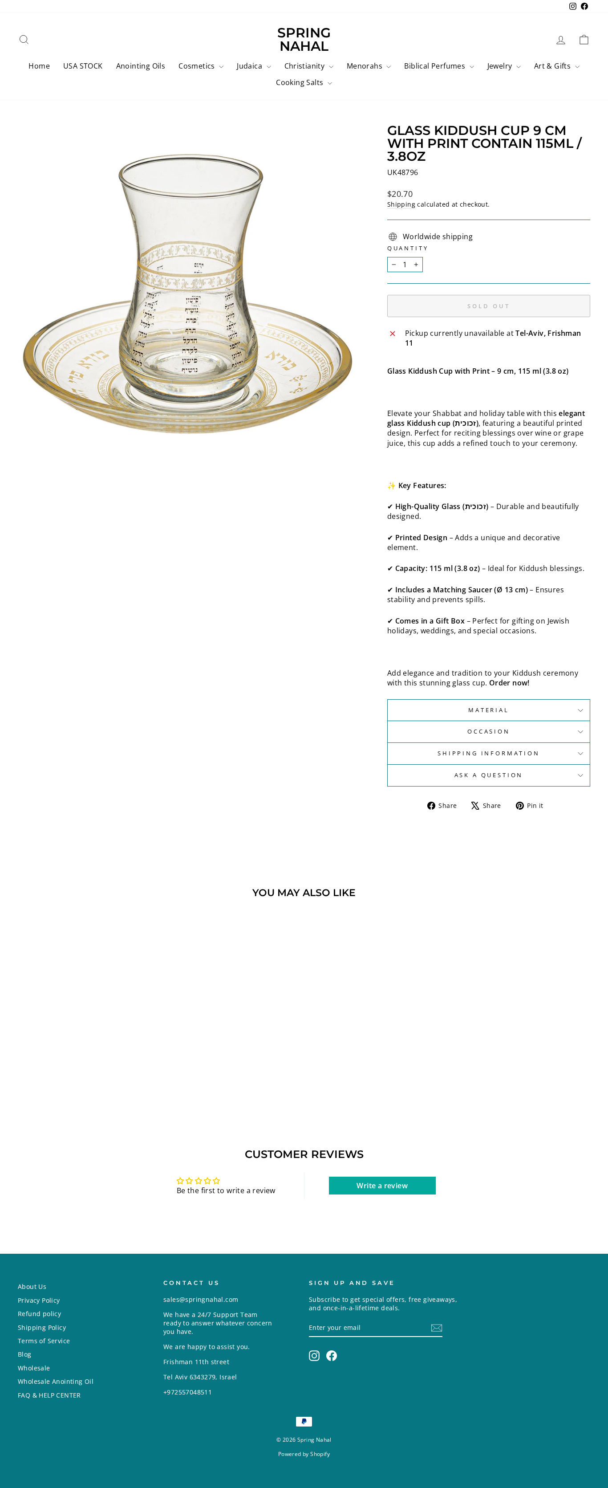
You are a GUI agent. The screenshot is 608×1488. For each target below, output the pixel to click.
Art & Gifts (553, 66)
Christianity (305, 66)
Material (488, 710)
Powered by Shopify (304, 1454)
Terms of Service (44, 1341)
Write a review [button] (382, 1185)
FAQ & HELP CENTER (49, 1395)
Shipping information (489, 753)
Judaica (250, 66)
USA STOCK (83, 66)
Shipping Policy (42, 1327)
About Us (32, 1286)
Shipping (401, 204)
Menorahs (366, 66)
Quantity (408, 248)
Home (39, 66)
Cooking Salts (300, 82)
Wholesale (34, 1368)
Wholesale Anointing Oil (55, 1381)
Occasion (488, 731)
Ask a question (488, 775)
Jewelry (500, 66)
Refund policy (39, 1313)
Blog (25, 1354)
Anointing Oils (141, 66)
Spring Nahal (304, 39)
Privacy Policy (39, 1300)
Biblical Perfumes (435, 66)
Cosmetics (197, 66)
